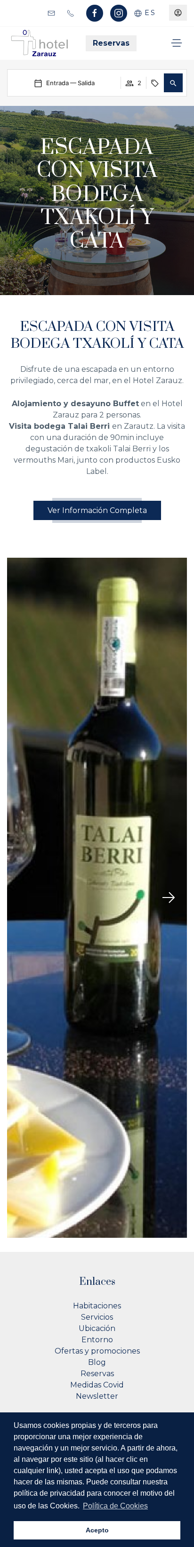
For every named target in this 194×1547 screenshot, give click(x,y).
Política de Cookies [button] (115, 1506)
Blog (97, 1362)
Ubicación (97, 1328)
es (149, 12)
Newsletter (97, 1396)
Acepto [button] (97, 1530)
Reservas (111, 43)
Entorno (97, 1339)
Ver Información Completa (97, 510)
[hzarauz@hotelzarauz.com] (52, 12)
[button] (173, 82)
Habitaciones (97, 1305)
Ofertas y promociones (97, 1351)
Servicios (97, 1317)
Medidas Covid (97, 1384)
